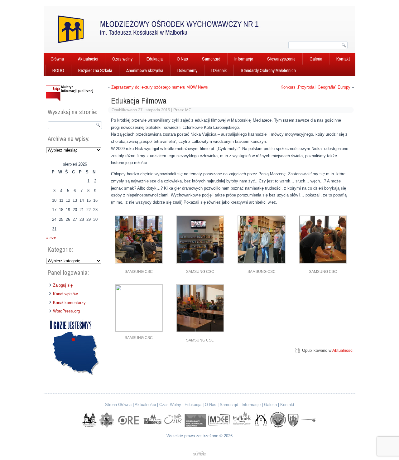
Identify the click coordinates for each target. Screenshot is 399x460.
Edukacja (155, 59)
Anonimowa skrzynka (144, 70)
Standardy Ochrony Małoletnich (268, 70)
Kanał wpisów (65, 294)
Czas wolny (122, 59)
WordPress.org (66, 311)
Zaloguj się (63, 285)
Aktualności (88, 59)
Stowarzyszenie (281, 59)
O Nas (182, 59)
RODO (58, 70)
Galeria (316, 59)
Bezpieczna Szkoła (95, 70)
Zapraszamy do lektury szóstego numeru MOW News (159, 87)
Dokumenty (187, 70)
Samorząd (211, 59)
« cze (51, 237)
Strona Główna (118, 404)
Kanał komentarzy (69, 302)
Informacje (243, 59)
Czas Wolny (170, 404)
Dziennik (219, 70)
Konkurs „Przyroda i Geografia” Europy (315, 87)
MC (188, 110)
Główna (57, 59)
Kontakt (343, 59)
